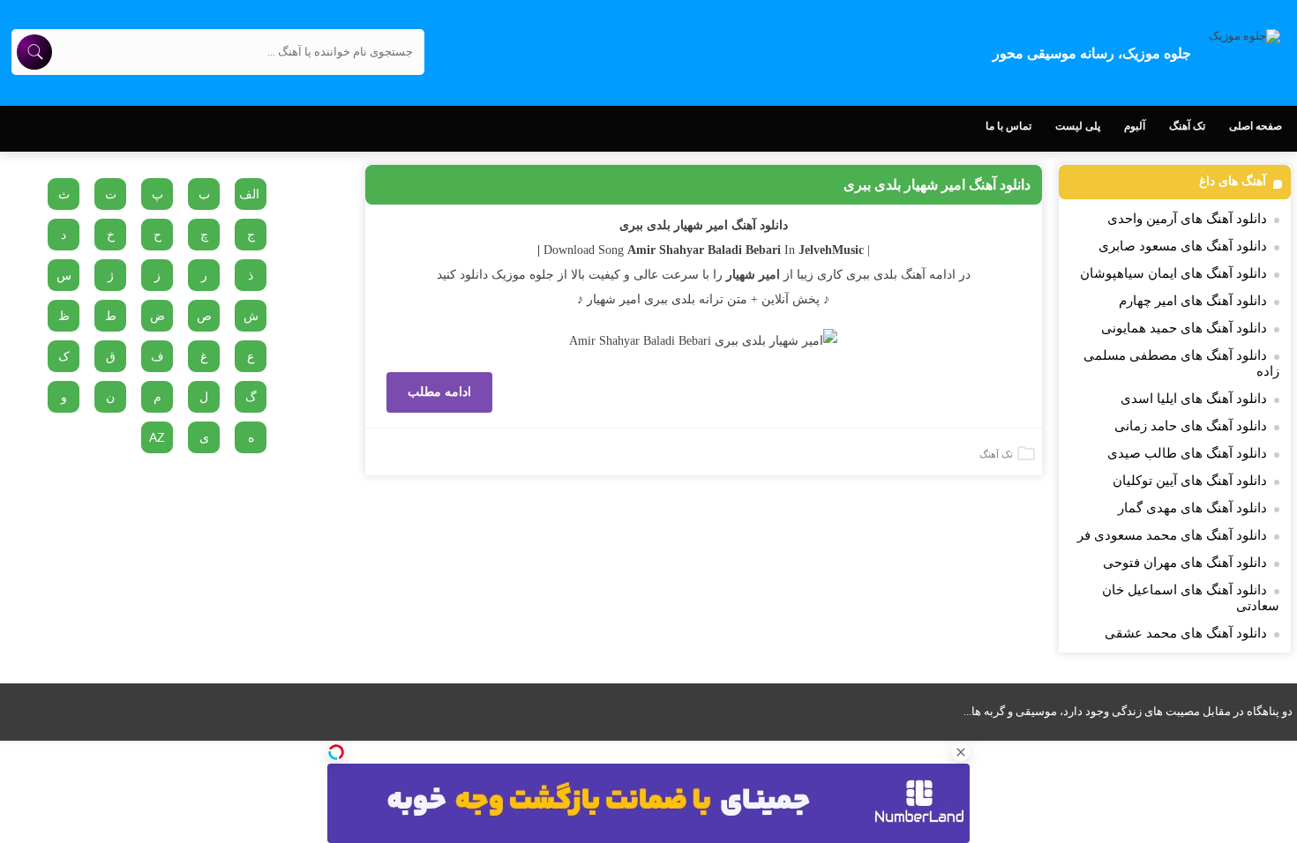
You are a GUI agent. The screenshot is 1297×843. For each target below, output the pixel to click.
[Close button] (961, 752)
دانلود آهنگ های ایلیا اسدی (1194, 399)
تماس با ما (1008, 126)
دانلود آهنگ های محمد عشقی (1186, 633)
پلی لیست (1077, 126)
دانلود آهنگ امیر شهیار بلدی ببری (937, 184)
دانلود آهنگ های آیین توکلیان (1190, 481)
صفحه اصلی (1255, 126)
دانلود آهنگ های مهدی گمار (1192, 508)
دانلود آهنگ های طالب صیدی (1187, 453)
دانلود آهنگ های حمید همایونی (1184, 328)
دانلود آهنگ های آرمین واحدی (1187, 219)
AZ (157, 437)
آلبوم (1134, 126)
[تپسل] (336, 752)
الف (249, 194)
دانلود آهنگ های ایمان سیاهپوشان (1173, 273)
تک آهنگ (1187, 126)
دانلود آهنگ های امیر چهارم (1193, 301)
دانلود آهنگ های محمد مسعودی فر (1172, 535)
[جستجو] (34, 52)
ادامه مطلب (439, 392)
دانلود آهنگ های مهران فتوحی (1185, 563)
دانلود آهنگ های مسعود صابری (1182, 246)
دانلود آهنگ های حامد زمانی (1190, 426)
